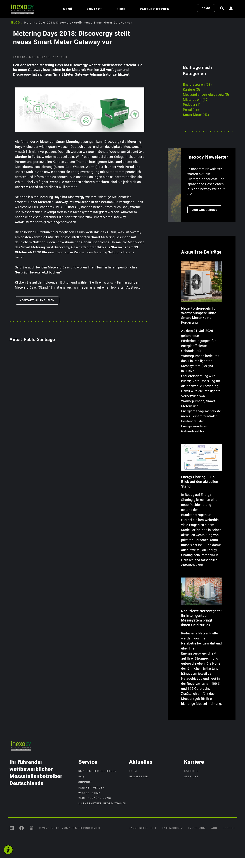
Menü (67, 9)
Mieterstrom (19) (196, 99)
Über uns (191, 776)
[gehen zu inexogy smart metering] (12, 828)
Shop (121, 9)
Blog (15, 22)
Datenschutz (172, 828)
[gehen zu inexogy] (21, 828)
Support (85, 782)
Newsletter (138, 776)
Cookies (229, 828)
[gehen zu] (222, 8)
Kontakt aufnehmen (37, 300)
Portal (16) (191, 110)
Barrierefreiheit (143, 828)
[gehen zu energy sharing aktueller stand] (201, 457)
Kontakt (94, 9)
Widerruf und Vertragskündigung (94, 795)
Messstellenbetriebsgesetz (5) (206, 94)
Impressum (197, 828)
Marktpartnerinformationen (101, 803)
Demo (206, 8)
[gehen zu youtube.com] (31, 828)
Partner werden (154, 9)
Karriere (191, 770)
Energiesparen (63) (197, 84)
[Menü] (59, 9)
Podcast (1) (191, 104)
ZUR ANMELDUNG (205, 209)
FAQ (81, 776)
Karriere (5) (191, 89)
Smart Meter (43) (196, 115)
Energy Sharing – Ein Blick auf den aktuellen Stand (199, 481)
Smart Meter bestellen (97, 770)
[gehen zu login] (231, 8)
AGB (214, 828)
